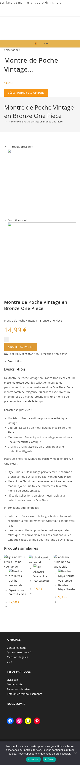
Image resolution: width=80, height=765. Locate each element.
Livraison (12, 679)
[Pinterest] (37, 721)
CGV (9, 661)
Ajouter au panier (20, 346)
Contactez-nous (16, 647)
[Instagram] (19, 721)
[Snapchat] (28, 721)
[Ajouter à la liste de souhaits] (6, 339)
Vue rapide (11, 566)
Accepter (33, 759)
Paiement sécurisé (18, 689)
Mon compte (15, 684)
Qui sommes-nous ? (19, 652)
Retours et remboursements (24, 694)
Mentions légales (17, 657)
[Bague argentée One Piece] (42, 256)
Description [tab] (15, 361)
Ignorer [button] (57, 2)
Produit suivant (17, 220)
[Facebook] (10, 721)
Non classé (60, 354)
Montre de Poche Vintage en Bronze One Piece (37, 121)
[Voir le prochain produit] (29, 220)
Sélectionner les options (26, 92)
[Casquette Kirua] (42, 183)
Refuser (49, 759)
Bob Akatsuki (41, 581)
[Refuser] (75, 753)
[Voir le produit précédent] (9, 146)
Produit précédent (22, 146)
